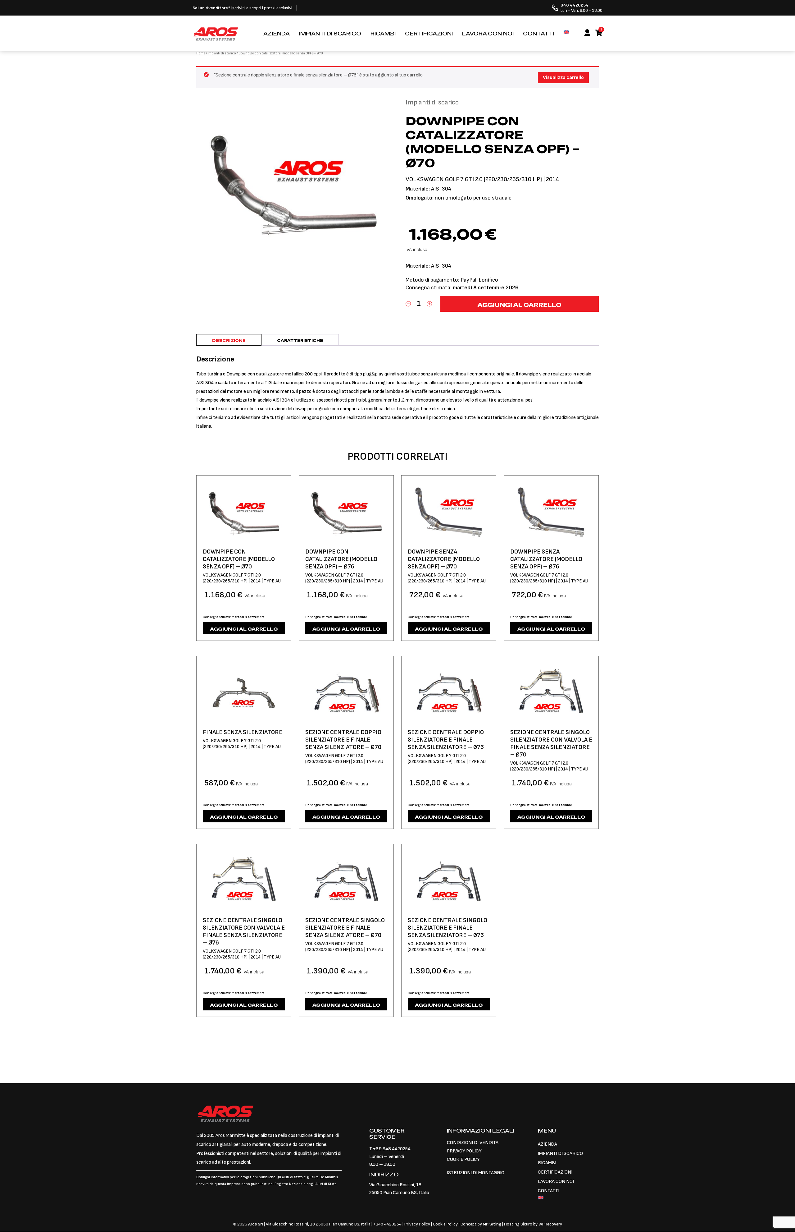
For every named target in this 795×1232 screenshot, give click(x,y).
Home (200, 53)
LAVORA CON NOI (488, 33)
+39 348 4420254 (392, 1149)
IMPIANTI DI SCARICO (330, 33)
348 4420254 (389, 1224)
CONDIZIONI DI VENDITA (472, 1143)
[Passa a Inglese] (566, 32)
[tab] (228, 340)
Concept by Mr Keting (481, 1224)
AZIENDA (276, 33)
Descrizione (229, 340)
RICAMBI (383, 33)
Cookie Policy (445, 1224)
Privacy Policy (417, 1224)
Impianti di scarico (222, 53)
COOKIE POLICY (463, 1159)
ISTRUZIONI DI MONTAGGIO (475, 1173)
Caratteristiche (300, 340)
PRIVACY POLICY (464, 1151)
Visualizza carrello (563, 77)
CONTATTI (538, 33)
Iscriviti (238, 8)
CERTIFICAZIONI (429, 33)
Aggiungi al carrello (519, 304)
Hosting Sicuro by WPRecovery (533, 1224)
